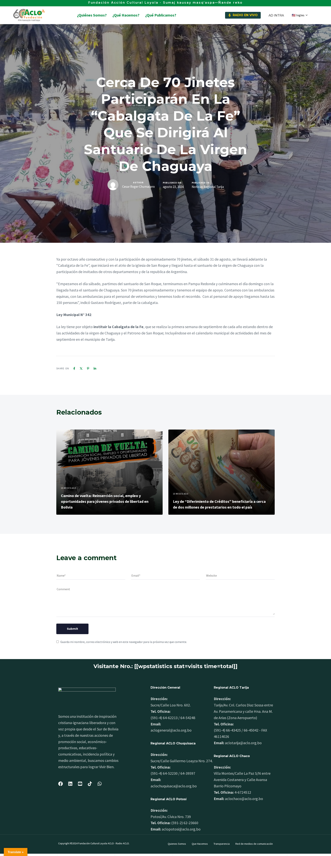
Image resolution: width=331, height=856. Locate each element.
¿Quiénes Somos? (92, 15)
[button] (299, 15)
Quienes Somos (177, 843)
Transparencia (222, 843)
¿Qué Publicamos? (160, 15)
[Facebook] (74, 368)
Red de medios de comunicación (254, 843)
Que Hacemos (200, 843)
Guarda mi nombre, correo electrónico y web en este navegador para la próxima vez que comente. (123, 642)
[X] (81, 368)
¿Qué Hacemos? (125, 15)
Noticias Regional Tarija (208, 187)
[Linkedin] (94, 368)
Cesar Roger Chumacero (138, 186)
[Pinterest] (88, 368)
